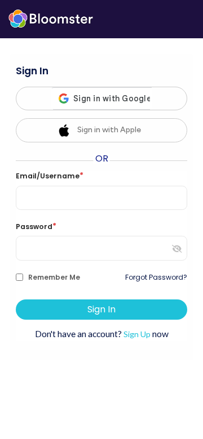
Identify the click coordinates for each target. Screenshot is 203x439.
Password (36, 227)
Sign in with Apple (109, 130)
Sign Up (137, 334)
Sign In (101, 309)
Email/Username (49, 176)
